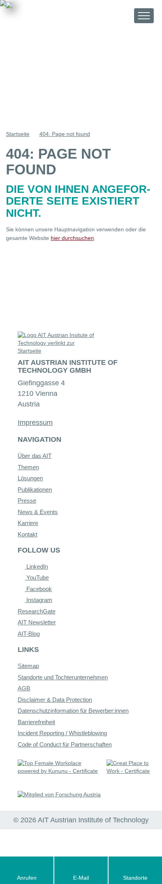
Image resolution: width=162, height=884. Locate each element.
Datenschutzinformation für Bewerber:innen (73, 710)
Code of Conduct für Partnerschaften (65, 744)
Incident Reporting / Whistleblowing (62, 733)
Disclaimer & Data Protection (55, 699)
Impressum (35, 422)
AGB (24, 688)
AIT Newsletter (37, 622)
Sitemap (28, 666)
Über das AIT (35, 455)
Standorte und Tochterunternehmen (63, 677)
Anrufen (27, 878)
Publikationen (35, 489)
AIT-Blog (29, 633)
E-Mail (81, 878)
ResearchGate (36, 611)
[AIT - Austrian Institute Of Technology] (49, 15)
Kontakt (27, 534)
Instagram (38, 600)
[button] (121, 15)
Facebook (38, 589)
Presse (27, 500)
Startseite (17, 134)
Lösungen (30, 478)
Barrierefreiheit (36, 722)
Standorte (135, 878)
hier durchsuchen (72, 238)
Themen (28, 467)
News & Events (38, 512)
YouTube (37, 577)
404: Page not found (64, 134)
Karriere (28, 523)
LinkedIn (36, 566)
